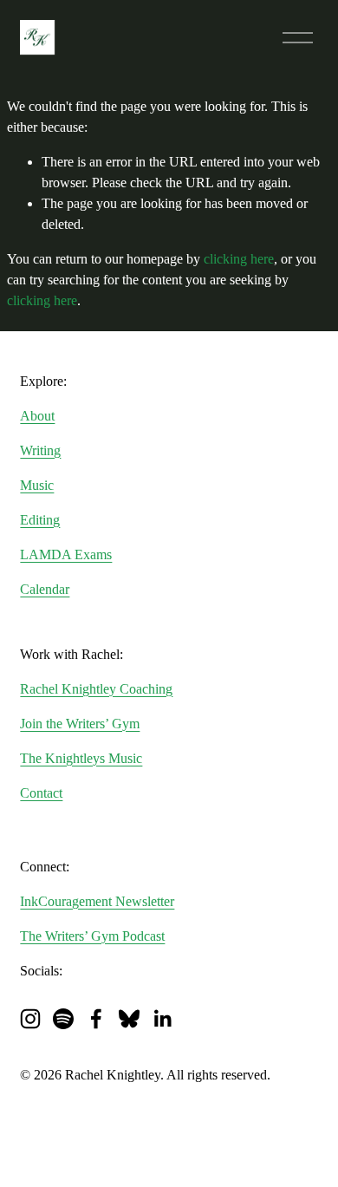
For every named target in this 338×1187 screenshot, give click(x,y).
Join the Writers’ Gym (80, 723)
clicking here (239, 258)
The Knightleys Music (81, 758)
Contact (41, 793)
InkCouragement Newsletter (97, 901)
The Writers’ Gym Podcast (92, 936)
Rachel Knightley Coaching (96, 689)
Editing (40, 519)
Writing (40, 450)
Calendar (44, 589)
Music (37, 485)
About (37, 415)
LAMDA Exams (66, 554)
